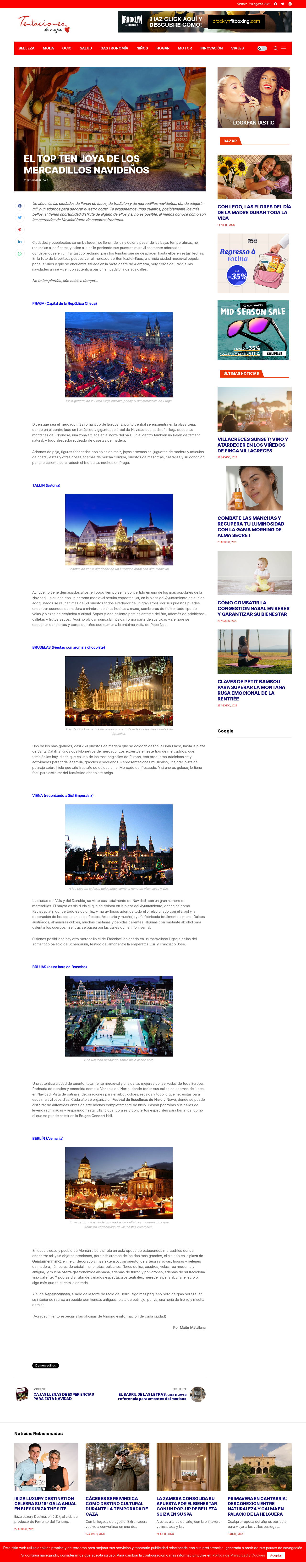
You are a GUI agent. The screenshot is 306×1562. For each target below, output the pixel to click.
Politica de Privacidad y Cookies (238, 1555)
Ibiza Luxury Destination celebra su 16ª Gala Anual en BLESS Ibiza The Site (45, 1503)
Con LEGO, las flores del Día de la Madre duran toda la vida (254, 212)
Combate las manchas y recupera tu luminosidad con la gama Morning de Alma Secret (251, 526)
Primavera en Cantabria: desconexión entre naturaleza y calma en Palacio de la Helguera (257, 1506)
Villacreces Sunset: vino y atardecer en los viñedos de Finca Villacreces (253, 445)
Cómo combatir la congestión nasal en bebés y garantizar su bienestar (254, 608)
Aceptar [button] (276, 1555)
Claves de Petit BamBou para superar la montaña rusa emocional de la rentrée (251, 690)
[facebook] (275, 3)
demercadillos (45, 1365)
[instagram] (290, 3)
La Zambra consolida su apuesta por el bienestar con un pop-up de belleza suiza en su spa (187, 1506)
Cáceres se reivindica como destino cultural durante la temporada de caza (117, 1506)
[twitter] (282, 4)
